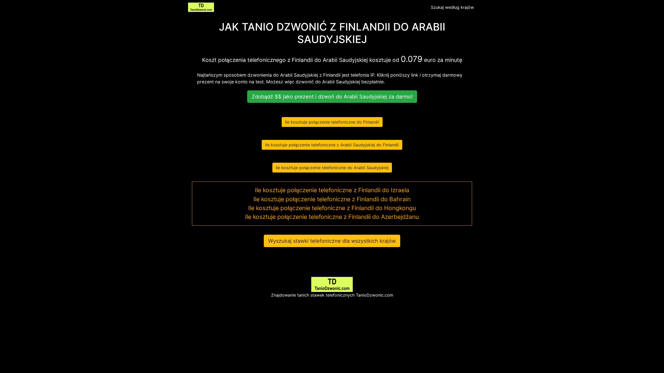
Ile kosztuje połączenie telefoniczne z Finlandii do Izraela (332, 190)
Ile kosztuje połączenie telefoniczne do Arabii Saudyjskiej (332, 167)
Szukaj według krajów (452, 7)
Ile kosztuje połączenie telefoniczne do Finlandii (332, 122)
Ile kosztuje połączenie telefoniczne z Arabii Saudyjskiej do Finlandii (332, 144)
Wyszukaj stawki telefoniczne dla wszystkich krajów (332, 241)
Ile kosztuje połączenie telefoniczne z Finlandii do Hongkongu (332, 208)
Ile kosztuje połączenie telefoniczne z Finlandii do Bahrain (332, 199)
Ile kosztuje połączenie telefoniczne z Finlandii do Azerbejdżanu (332, 216)
